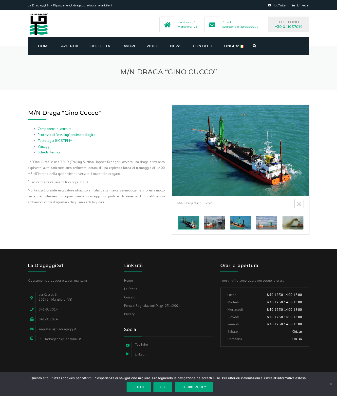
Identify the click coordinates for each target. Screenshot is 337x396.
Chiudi (138, 387)
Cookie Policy (194, 387)
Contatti (129, 297)
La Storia (130, 289)
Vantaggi (44, 146)
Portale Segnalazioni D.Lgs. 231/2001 (152, 305)
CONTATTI (202, 46)
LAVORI (128, 46)
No (162, 387)
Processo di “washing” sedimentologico (66, 134)
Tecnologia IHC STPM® (55, 140)
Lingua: (232, 46)
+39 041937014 (288, 26)
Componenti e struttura (55, 128)
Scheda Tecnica (49, 152)
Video (153, 46)
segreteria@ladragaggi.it (240, 26)
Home (44, 46)
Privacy (129, 314)
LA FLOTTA (100, 46)
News (176, 46)
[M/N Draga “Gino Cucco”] (188, 222)
